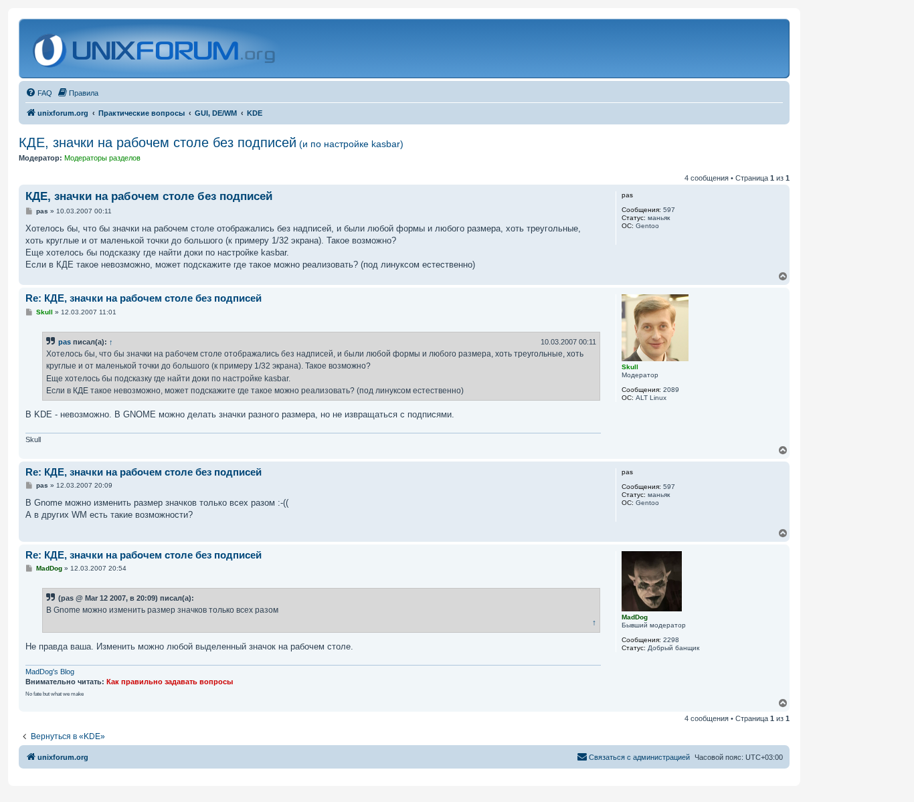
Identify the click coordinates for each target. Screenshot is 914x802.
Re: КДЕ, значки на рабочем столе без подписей (143, 298)
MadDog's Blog (49, 672)
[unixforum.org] (155, 48)
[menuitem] (38, 93)
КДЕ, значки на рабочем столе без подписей (211, 142)
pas (64, 342)
